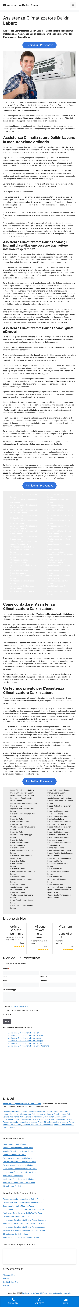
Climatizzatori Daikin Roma (14, 1186)
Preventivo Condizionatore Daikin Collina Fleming (23, 1199)
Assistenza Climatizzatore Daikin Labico (24, 1038)
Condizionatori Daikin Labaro (40, 1112)
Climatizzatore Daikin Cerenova (16, 1217)
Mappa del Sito (9, 1275)
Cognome (43, 976)
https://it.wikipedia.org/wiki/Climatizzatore (22, 1104)
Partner (6, 1285)
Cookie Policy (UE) (10, 1282)
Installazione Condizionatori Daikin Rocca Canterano (24, 1220)
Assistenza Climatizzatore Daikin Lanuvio (25, 1043)
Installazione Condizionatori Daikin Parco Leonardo (24, 1227)
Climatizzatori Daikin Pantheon (15, 1234)
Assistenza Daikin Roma (13, 1176)
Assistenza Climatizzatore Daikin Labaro (26, 1114)
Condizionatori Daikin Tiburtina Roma (18, 1206)
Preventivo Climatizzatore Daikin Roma (19, 1165)
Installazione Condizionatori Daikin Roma (20, 1169)
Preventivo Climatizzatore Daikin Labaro (55, 1119)
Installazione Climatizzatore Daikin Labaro (49, 1117)
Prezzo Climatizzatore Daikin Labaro (53, 1122)
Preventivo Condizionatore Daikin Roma (19, 1162)
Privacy (6, 1278)
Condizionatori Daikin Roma (14, 1144)
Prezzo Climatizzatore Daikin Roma (17, 1158)
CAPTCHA (7, 1015)
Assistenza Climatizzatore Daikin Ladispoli (25, 1041)
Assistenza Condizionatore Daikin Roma (19, 1179)
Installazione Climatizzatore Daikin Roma (20, 1172)
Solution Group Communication (60, 1293)
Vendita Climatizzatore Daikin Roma (18, 1151)
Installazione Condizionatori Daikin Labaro (20, 1119)
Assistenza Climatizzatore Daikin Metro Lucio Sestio (24, 1223)
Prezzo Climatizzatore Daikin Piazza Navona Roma (24, 1230)
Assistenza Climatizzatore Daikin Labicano (25, 1035)
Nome (5, 976)
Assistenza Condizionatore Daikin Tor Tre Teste (22, 1213)
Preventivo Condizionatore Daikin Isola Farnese (22, 1203)
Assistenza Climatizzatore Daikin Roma (24, 1033)
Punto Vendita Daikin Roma (14, 1155)
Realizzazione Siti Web (30, 1293)
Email (5, 980)
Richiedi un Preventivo (39, 45)
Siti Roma (43, 1293)
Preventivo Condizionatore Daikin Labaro (20, 1122)
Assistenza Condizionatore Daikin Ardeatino (21, 1237)
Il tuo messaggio (10, 990)
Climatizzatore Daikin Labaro (15, 1112)
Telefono (44, 980)
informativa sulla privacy (19, 1006)
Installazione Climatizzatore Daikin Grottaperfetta (23, 1210)
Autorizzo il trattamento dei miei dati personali (21, 1010)
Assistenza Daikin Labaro (20, 1117)
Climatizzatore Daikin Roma (20, 5)
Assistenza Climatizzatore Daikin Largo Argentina (28, 1046)
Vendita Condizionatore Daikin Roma (18, 1148)
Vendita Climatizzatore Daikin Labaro (37, 1125)
